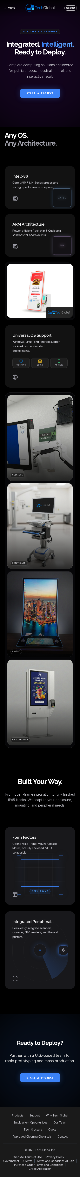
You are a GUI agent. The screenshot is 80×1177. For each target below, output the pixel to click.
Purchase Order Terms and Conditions (38, 1164)
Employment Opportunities (30, 1122)
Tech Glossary (33, 1129)
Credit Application (40, 1168)
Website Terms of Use (27, 1157)
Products (17, 1115)
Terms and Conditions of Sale (55, 1161)
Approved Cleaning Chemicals (32, 1136)
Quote (52, 1129)
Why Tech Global (57, 1115)
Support (35, 1115)
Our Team (60, 1122)
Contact (63, 1136)
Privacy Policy (55, 1157)
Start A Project (40, 93)
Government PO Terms (17, 1161)
